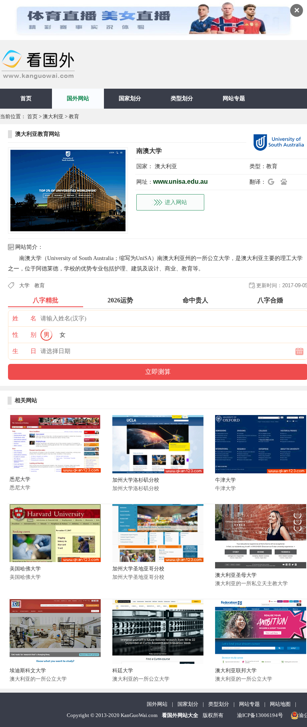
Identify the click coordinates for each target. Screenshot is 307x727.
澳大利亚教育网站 (37, 134)
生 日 (24, 351)
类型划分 (182, 98)
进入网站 (176, 202)
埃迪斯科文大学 (28, 670)
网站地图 (280, 704)
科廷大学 (122, 670)
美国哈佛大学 (25, 569)
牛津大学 (225, 480)
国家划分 (130, 98)
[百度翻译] (286, 182)
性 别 (24, 335)
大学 (24, 285)
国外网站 (78, 98)
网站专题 (234, 98)
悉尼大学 (20, 479)
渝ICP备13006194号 (260, 715)
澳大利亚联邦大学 (236, 670)
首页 (26, 98)
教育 (74, 116)
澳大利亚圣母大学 (236, 575)
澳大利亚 (53, 116)
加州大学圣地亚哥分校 (138, 569)
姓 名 (24, 318)
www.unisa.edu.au (180, 181)
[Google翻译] (273, 182)
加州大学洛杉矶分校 (135, 480)
